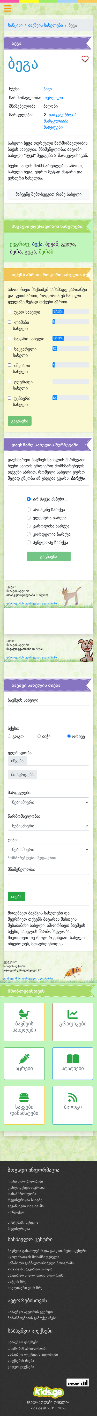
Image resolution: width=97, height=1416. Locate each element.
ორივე (78, 736)
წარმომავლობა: (24, 816)
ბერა (16, 252)
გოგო (17, 736)
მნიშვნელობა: (21, 869)
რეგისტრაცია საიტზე (25, 1200)
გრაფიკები (72, 1024)
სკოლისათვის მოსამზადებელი (33, 1257)
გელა (68, 244)
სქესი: (13, 728)
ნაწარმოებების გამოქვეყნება (32, 1318)
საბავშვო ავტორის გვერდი (30, 1312)
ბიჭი (47, 88)
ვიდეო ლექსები (21, 1367)
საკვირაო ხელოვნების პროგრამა (36, 1275)
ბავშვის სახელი (23, 700)
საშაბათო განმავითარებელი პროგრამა (41, 1263)
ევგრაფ (19, 244)
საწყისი (15, 25)
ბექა (37, 244)
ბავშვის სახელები (45, 25)
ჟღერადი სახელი (23, 385)
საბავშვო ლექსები (23, 1342)
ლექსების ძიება (21, 1360)
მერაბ (46, 252)
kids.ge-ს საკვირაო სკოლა (30, 1269)
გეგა (30, 252)
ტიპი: (13, 839)
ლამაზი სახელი (21, 325)
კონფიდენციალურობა (26, 1187)
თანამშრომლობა (22, 1194)
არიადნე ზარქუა (49, 509)
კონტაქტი (16, 1212)
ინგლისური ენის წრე (25, 1288)
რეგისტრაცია (19, 1228)
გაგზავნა (48, 556)
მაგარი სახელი (28, 338)
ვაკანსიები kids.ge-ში (26, 1206)
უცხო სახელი (26, 312)
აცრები (24, 1068)
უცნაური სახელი (21, 401)
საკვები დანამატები (24, 1110)
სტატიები (73, 1068)
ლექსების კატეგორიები (27, 1348)
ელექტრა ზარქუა (49, 517)
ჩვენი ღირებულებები (25, 1181)
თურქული (53, 97)
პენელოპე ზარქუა (50, 542)
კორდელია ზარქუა (52, 534)
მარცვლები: (19, 792)
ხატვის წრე (17, 1281)
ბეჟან (51, 244)
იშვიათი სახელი (21, 368)
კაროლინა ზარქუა (51, 525)
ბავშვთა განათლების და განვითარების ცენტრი (47, 1251)
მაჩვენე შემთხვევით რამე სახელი (48, 194)
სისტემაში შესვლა (23, 1222)
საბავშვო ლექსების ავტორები (33, 1354)
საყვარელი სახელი (24, 352)
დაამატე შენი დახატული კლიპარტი (31, 603)
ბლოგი (73, 1107)
